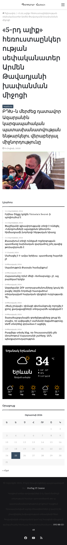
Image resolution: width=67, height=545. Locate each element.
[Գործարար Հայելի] (33, 4)
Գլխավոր (9, 13)
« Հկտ (5, 470)
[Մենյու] (63, 5)
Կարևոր (7, 106)
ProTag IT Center (36, 488)
